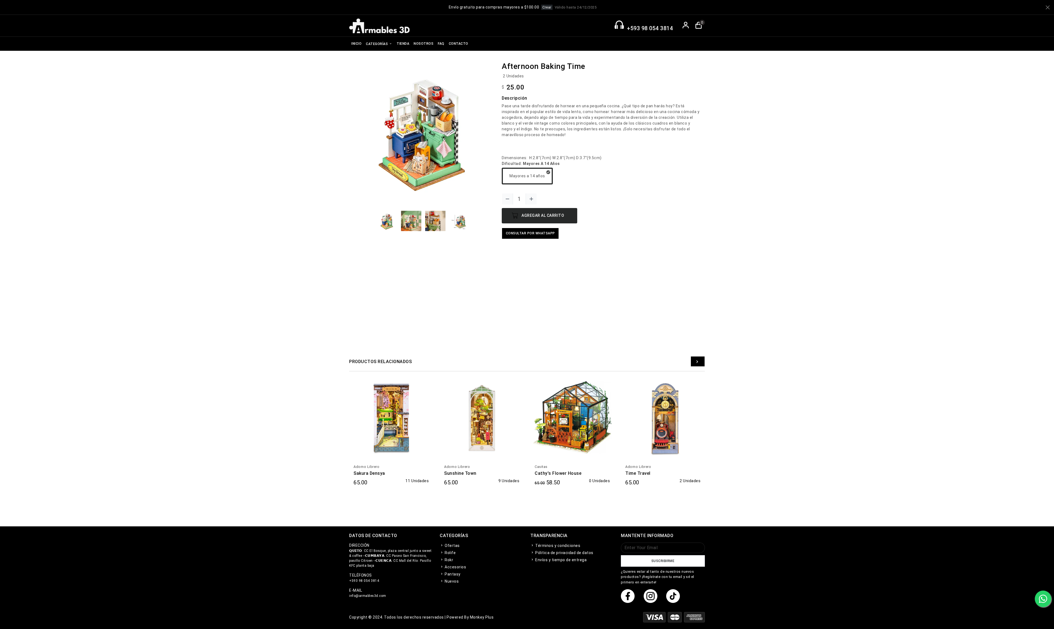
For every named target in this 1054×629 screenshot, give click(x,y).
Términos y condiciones (557, 545)
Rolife (450, 553)
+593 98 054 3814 (650, 28)
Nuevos (451, 581)
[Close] (1047, 7)
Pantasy (452, 574)
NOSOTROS (423, 44)
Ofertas (452, 545)
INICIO (356, 44)
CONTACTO (458, 44)
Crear (546, 7)
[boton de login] (685, 25)
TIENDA (403, 44)
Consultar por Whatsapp (530, 233)
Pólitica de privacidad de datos (563, 553)
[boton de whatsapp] (1043, 599)
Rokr (448, 560)
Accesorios (455, 567)
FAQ (441, 44)
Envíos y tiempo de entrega (560, 560)
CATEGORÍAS (377, 44)
